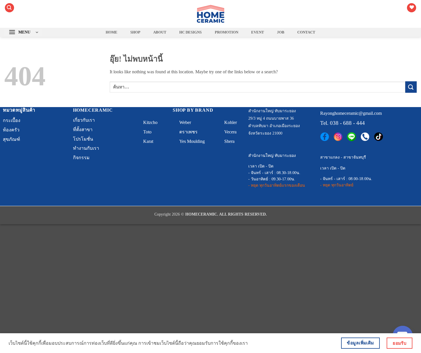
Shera (229, 141)
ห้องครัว (11, 129)
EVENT (257, 32)
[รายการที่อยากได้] (411, 8)
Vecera (230, 131)
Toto (147, 131)
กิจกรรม (81, 157)
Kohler (230, 122)
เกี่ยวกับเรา (84, 120)
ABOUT (159, 32)
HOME (111, 32)
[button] (9, 8)
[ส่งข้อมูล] (411, 86)
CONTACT (306, 32)
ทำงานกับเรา (86, 148)
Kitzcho (150, 122)
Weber (185, 122)
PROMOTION (226, 32)
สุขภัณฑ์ (11, 139)
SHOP (135, 32)
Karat (148, 141)
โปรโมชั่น (83, 139)
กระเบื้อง (11, 120)
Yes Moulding (192, 141)
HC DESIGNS (190, 32)
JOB (280, 32)
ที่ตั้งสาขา (83, 129)
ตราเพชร (188, 131)
